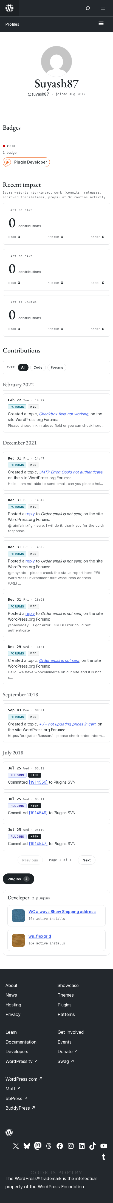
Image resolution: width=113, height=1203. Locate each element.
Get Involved (71, 1032)
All (23, 367)
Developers (16, 1051)
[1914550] (38, 782)
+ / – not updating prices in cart (67, 724)
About (11, 985)
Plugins (17, 879)
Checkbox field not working (63, 413)
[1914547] (38, 843)
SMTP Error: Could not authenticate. (71, 472)
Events (65, 1042)
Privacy (13, 1014)
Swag (66, 1061)
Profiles (12, 24)
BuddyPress (20, 1108)
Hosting (13, 1005)
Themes (66, 995)
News (11, 995)
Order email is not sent (59, 660)
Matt (13, 1088)
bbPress (16, 1098)
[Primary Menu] (101, 23)
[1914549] (38, 812)
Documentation (20, 1042)
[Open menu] (104, 8)
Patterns (66, 1014)
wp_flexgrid (40, 936)
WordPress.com (24, 1079)
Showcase (68, 985)
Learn (11, 1032)
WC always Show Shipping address (62, 911)
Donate (68, 1051)
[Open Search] (87, 8)
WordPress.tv (21, 1061)
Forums (57, 367)
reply (30, 513)
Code (38, 367)
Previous (30, 860)
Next (87, 860)
